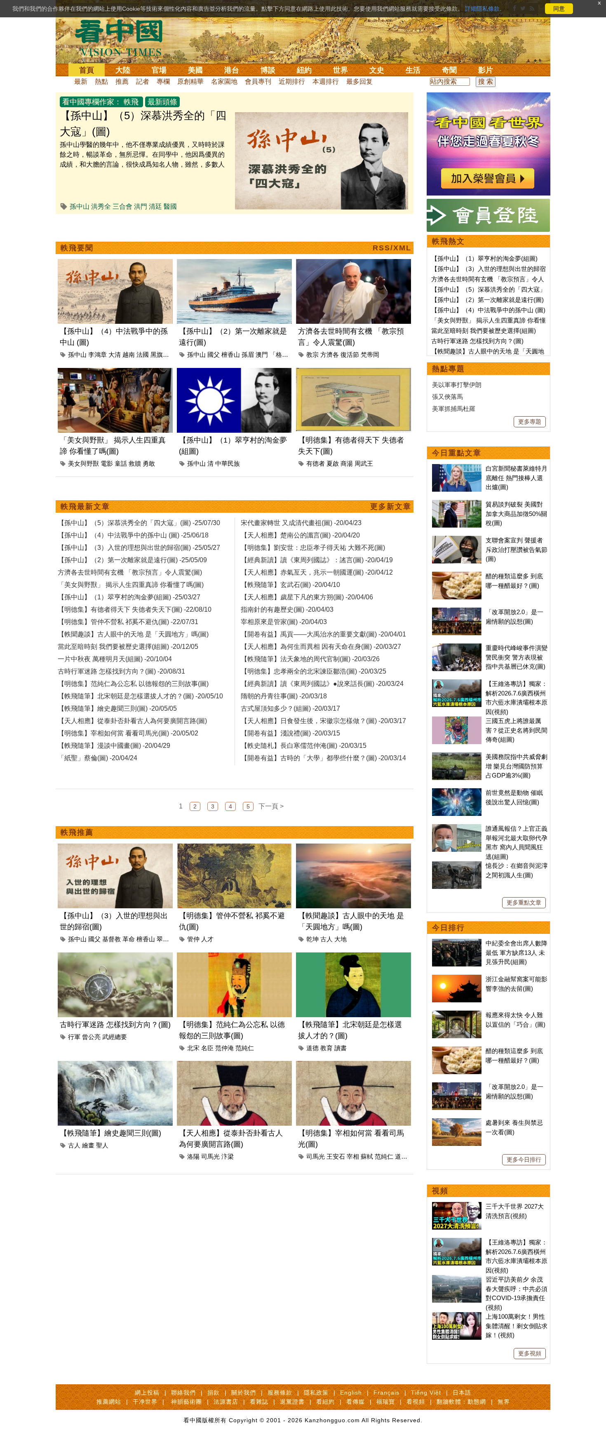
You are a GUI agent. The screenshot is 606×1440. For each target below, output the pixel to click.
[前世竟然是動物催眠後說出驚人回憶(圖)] (457, 792)
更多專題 (529, 421)
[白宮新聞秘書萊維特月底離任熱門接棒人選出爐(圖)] (457, 468)
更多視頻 (529, 1353)
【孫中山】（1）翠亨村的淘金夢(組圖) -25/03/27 (129, 597)
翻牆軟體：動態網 (461, 1401)
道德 (312, 1047)
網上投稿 (147, 1392)
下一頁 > (271, 806)
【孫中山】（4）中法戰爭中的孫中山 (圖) (488, 309)
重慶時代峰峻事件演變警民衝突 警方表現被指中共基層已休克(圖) (516, 657)
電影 (107, 463)
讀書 (340, 1047)
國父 (213, 354)
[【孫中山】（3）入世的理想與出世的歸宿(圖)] (115, 848)
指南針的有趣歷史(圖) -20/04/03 (287, 609)
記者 (142, 81)
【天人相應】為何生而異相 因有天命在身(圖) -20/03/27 (321, 646)
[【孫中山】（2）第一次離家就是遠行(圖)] (234, 263)
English (351, 1392)
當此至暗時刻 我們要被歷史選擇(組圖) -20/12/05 (128, 646)
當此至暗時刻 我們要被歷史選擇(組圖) (483, 330)
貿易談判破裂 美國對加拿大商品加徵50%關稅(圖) (516, 513)
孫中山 (79, 206)
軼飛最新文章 (85, 506)
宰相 (353, 1156)
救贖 (135, 463)
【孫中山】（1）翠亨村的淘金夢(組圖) (484, 258)
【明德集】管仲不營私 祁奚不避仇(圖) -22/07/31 (128, 621)
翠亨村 (166, 939)
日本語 (462, 1392)
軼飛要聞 (77, 248)
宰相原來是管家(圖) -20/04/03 (284, 621)
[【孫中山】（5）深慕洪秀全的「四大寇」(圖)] (321, 116)
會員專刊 (258, 81)
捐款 (213, 1392)
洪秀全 (101, 206)
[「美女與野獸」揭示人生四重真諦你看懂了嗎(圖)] (115, 372)
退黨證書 (292, 1401)
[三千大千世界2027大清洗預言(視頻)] (457, 1206)
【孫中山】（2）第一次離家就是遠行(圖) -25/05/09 (132, 559)
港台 (231, 70)
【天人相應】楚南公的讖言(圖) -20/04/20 (300, 535)
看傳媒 (355, 1401)
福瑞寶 (385, 1401)
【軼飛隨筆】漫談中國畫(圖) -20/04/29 (114, 745)
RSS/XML (392, 248)
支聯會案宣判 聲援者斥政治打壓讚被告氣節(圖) (516, 549)
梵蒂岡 (370, 354)
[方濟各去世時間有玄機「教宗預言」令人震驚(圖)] (353, 263)
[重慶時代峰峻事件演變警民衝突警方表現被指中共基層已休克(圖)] (457, 647)
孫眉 (248, 354)
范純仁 (244, 1047)
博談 (268, 70)
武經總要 (114, 1036)
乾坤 (312, 939)
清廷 (155, 206)
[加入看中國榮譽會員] (488, 97)
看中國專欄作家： (92, 102)
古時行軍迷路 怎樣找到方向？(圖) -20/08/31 (121, 671)
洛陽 (193, 1156)
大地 (340, 939)
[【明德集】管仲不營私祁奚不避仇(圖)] (234, 848)
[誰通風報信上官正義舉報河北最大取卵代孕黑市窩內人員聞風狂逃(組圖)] (457, 828)
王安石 (335, 1156)
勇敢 (149, 463)
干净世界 (145, 1401)
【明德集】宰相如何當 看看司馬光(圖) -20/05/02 (128, 733)
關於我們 (243, 1392)
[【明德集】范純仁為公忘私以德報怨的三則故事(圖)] (234, 957)
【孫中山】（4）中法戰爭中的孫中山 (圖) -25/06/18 (133, 535)
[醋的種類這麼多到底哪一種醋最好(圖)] (457, 576)
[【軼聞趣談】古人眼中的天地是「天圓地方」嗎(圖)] (353, 848)
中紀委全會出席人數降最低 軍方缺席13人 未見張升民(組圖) (516, 952)
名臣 (207, 1047)
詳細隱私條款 (482, 8)
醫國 (170, 206)
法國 (142, 354)
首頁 (86, 70)
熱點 (101, 81)
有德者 (315, 463)
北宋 (193, 1047)
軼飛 (131, 102)
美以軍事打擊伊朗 (457, 384)
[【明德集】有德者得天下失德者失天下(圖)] (353, 372)
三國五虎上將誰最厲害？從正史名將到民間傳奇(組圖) (516, 730)
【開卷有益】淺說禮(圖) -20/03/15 (290, 733)
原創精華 (190, 81)
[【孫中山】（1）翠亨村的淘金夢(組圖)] (234, 372)
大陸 (122, 70)
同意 (559, 8)
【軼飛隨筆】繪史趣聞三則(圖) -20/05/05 (117, 708)
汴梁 (227, 1156)
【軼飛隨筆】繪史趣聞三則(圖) (110, 1133)
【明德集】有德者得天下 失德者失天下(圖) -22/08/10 (134, 609)
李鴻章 (97, 354)
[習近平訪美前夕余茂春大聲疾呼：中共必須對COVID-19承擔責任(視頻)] (457, 1279)
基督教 (111, 939)
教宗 (312, 354)
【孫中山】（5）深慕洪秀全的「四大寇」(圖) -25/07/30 (139, 522)
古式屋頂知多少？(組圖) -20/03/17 (290, 708)
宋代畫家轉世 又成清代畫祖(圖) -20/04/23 (301, 522)
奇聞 (449, 70)
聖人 (102, 1145)
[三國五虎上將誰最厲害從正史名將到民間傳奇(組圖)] (457, 720)
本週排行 (325, 81)
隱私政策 (316, 1392)
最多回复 (359, 81)
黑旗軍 (159, 354)
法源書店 (226, 1401)
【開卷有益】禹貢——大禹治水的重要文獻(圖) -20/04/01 (323, 634)
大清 (114, 354)
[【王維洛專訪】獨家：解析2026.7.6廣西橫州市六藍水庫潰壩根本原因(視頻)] (457, 683)
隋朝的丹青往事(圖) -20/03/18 (284, 696)
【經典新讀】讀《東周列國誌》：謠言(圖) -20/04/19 (317, 559)
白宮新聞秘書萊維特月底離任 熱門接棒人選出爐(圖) (516, 477)
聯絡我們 (183, 1392)
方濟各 (329, 354)
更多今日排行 (524, 1159)
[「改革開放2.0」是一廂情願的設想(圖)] (457, 611)
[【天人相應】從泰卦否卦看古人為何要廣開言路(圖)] (234, 1065)
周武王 (364, 463)
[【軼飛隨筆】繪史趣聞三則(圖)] (115, 1065)
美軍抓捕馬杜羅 (453, 408)
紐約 (304, 70)
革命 (128, 939)
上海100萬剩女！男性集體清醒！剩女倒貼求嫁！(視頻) (516, 1326)
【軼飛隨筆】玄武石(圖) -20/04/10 (290, 584)
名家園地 (224, 81)
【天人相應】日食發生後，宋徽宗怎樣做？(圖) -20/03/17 (323, 720)
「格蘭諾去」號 (291, 354)
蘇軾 (367, 1156)
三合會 (122, 206)
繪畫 (88, 1145)
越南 (128, 354)
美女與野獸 (83, 463)
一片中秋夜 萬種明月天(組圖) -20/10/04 (115, 658)
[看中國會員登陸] (488, 215)
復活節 (350, 354)
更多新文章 (390, 506)
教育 (326, 1047)
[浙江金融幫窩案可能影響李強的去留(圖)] (457, 979)
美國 (195, 70)
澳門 (262, 354)
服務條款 (280, 1392)
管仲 (193, 939)
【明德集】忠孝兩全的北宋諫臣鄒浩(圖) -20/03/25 (313, 671)
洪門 (140, 206)
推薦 (122, 81)
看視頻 (415, 1401)
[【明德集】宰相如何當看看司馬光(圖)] (353, 1065)
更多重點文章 (524, 902)
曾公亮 (91, 1036)
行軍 (74, 1036)
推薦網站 (108, 1401)
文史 (376, 70)
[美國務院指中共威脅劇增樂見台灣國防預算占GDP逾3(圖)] (457, 756)
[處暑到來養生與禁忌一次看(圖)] (457, 1122)
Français (386, 1392)
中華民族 (227, 463)
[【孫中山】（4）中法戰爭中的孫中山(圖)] (115, 263)
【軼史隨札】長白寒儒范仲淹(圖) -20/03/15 (303, 745)
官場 (159, 70)
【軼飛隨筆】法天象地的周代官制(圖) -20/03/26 (310, 658)
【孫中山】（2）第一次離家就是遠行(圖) (487, 299)
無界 (504, 1401)
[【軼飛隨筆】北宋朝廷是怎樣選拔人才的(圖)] (353, 957)
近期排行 (292, 81)
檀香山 (230, 354)
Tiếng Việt (426, 1392)
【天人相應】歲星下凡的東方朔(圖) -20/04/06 (307, 597)
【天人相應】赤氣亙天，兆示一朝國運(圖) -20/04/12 (317, 572)
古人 (326, 939)
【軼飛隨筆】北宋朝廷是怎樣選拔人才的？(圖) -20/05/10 (140, 696)
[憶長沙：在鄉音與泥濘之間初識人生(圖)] (457, 865)
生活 (413, 70)
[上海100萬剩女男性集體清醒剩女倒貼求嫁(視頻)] (457, 1316)
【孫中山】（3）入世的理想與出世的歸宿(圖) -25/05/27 (139, 547)
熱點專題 (448, 369)
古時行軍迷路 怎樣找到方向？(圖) (115, 1024)
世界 (340, 70)
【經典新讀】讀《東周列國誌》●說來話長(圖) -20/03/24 (322, 683)
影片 (485, 70)
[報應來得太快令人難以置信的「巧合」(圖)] (457, 1014)
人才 (207, 939)
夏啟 (332, 463)
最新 (80, 81)
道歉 (401, 1156)
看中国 (123, 37)
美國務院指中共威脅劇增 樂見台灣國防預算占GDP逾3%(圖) (516, 766)
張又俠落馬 (447, 396)
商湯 (347, 463)
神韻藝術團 (186, 1401)
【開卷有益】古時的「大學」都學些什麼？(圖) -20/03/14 (323, 757)
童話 (121, 463)
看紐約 (325, 1401)
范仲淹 (224, 1047)
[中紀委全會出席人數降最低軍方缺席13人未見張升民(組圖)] (457, 943)
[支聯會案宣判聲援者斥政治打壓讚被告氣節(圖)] (457, 540)
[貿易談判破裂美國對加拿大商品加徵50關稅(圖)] (457, 504)
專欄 (163, 81)
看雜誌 (259, 1401)
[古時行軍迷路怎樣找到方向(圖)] (115, 957)
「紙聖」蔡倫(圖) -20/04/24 (97, 757)
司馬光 (210, 1156)
